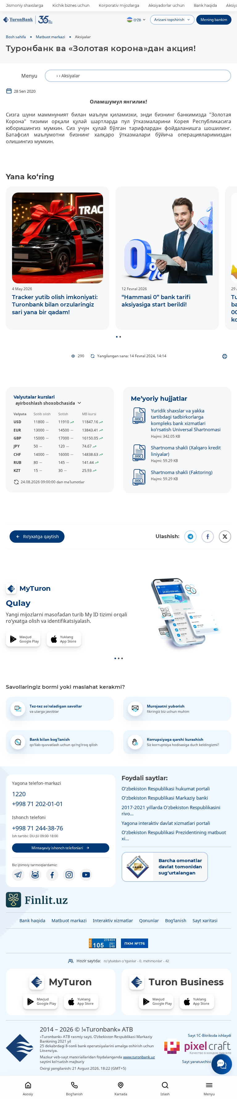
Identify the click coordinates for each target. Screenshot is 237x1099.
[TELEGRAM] (18, 875)
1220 (19, 794)
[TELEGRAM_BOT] (35, 875)
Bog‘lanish (175, 920)
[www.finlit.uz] (60, 899)
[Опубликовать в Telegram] (190, 536)
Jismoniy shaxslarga (24, 5)
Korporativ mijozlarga (119, 5)
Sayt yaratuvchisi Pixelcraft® (206, 1061)
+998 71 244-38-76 (37, 828)
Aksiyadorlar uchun (166, 5)
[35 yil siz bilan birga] (27, 19)
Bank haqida (205, 5)
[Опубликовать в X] (225, 536)
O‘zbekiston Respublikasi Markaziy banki (165, 798)
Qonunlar (149, 920)
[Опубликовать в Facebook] (208, 536)
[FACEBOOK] (52, 875)
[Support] (221, 1064)
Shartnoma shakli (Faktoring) (182, 472)
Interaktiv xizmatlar (113, 920)
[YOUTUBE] (86, 875)
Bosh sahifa (16, 36)
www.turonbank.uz (139, 1056)
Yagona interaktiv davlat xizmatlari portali (166, 823)
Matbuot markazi (50, 36)
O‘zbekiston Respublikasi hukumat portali (166, 788)
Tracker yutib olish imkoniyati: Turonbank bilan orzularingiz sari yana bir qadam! (55, 305)
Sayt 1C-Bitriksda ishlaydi (209, 1035)
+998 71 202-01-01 (37, 804)
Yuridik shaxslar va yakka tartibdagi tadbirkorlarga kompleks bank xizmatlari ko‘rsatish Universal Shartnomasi (186, 420)
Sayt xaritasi (205, 920)
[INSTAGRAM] (69, 875)
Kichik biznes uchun (70, 5)
